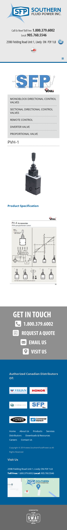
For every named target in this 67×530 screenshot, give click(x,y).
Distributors (15, 435)
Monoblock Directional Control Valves (33, 100)
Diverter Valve (20, 127)
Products (37, 431)
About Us (24, 431)
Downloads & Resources (37, 435)
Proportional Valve (24, 134)
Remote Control (21, 119)
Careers (13, 439)
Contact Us (26, 439)
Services (50, 431)
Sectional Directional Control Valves (31, 111)
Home (12, 431)
